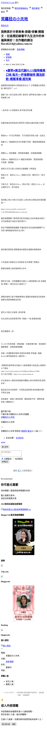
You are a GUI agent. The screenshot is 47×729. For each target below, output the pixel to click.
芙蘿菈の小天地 (14, 19)
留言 (29, 431)
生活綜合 (20, 438)
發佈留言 (5, 462)
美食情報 (21, 49)
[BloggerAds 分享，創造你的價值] (24, 523)
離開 (13, 724)
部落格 (9, 57)
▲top (3, 442)
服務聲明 (26, 695)
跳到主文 (5, 26)
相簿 (8, 54)
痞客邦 (24, 431)
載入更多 (5, 447)
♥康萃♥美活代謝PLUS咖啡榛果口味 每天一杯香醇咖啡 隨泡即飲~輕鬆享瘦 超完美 (25, 75)
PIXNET (11, 692)
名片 (8, 60)
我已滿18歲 (6, 724)
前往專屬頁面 (23, 537)
